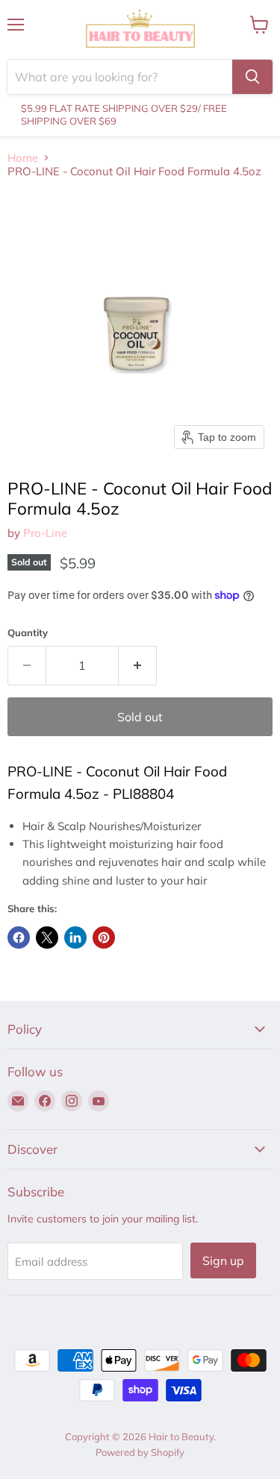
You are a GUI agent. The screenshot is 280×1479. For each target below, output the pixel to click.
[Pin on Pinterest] (104, 937)
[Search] (252, 77)
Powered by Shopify (140, 1452)
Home (22, 157)
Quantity (27, 632)
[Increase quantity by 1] (138, 665)
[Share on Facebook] (18, 937)
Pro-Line (45, 533)
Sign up (223, 1260)
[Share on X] (47, 937)
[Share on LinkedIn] (75, 937)
